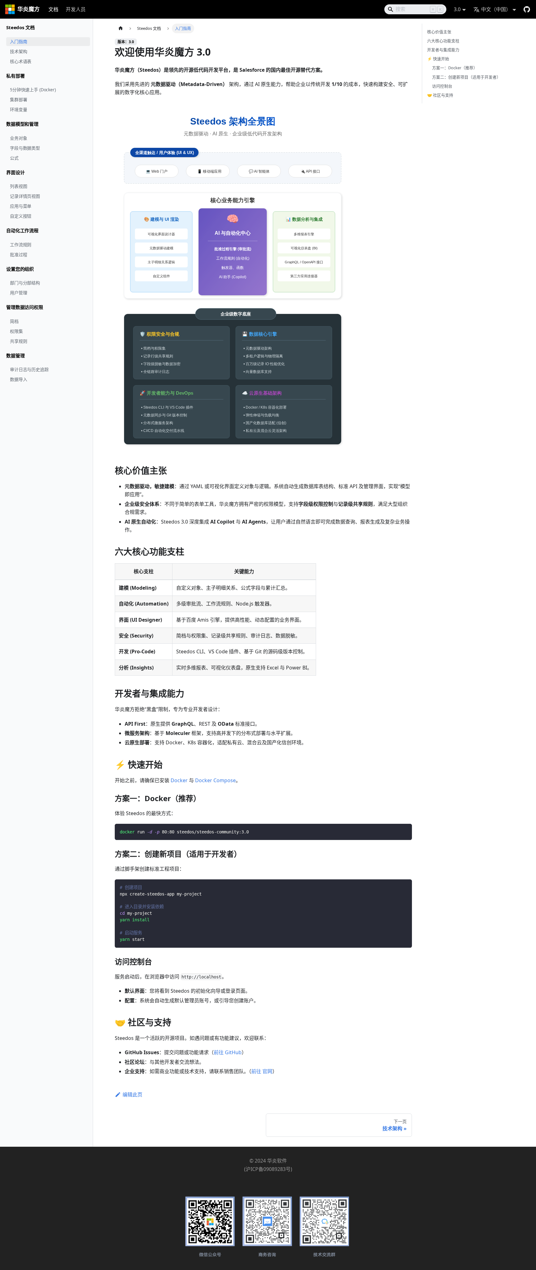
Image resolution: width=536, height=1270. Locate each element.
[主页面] (121, 28)
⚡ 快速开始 (438, 58)
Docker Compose (215, 780)
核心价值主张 (439, 31)
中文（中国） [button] (496, 9)
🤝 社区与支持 (440, 95)
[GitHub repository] (525, 9)
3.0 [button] (457, 9)
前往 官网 (261, 1071)
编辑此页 (132, 1094)
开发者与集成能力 (443, 49)
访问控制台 (442, 86)
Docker (179, 780)
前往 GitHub (228, 1052)
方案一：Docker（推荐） (454, 67)
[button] (46, 27)
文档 (53, 9)
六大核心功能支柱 (443, 40)
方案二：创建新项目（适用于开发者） (466, 77)
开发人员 (76, 9)
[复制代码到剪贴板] (404, 831)
